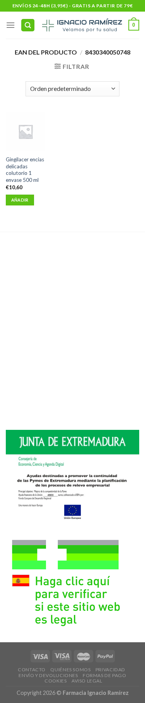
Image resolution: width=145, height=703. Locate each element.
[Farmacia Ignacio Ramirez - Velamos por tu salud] (82, 25)
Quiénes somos (70, 669)
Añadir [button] (20, 199)
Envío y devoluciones (48, 675)
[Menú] (10, 24)
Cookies (55, 681)
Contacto (32, 669)
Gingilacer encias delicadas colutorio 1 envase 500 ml (25, 169)
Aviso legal (87, 681)
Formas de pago (104, 675)
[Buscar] (27, 25)
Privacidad (110, 669)
